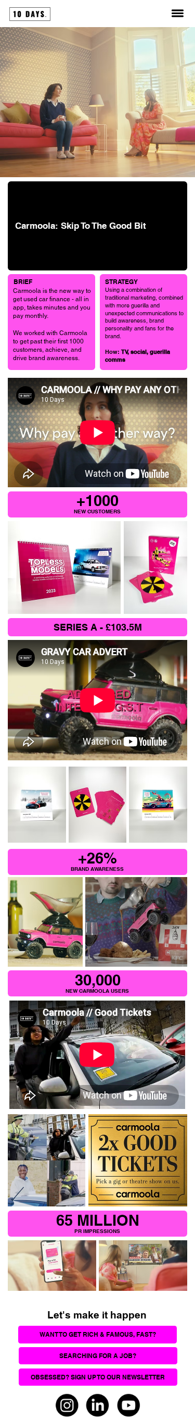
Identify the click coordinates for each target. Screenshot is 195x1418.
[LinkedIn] (98, 1405)
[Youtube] (129, 1405)
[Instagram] (67, 1405)
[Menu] (177, 13)
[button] (98, 1377)
